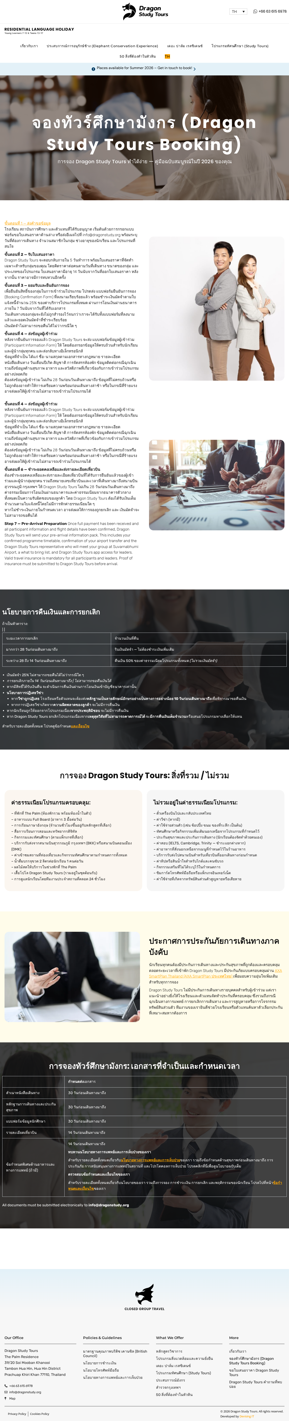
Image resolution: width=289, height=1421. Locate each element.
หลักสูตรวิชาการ (169, 1351)
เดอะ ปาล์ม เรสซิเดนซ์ (185, 46)
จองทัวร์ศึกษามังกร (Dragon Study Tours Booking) (251, 1360)
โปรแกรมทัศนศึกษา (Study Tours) (240, 46)
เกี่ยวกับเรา (29, 46)
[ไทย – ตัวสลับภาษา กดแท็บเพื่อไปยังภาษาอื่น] (238, 11)
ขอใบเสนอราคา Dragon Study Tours (254, 1372)
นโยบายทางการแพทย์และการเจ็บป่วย (112, 1377)
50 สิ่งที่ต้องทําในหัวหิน (138, 56)
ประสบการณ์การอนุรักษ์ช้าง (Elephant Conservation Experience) (102, 46)
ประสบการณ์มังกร (170, 1380)
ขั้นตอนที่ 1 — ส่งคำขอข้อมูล (28, 223)
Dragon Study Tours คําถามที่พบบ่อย (255, 1384)
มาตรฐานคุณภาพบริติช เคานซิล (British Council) (115, 1353)
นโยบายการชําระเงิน (99, 1363)
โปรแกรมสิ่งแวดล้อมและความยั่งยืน (184, 1358)
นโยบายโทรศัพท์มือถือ (101, 1370)
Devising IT (247, 1416)
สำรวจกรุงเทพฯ (168, 1387)
